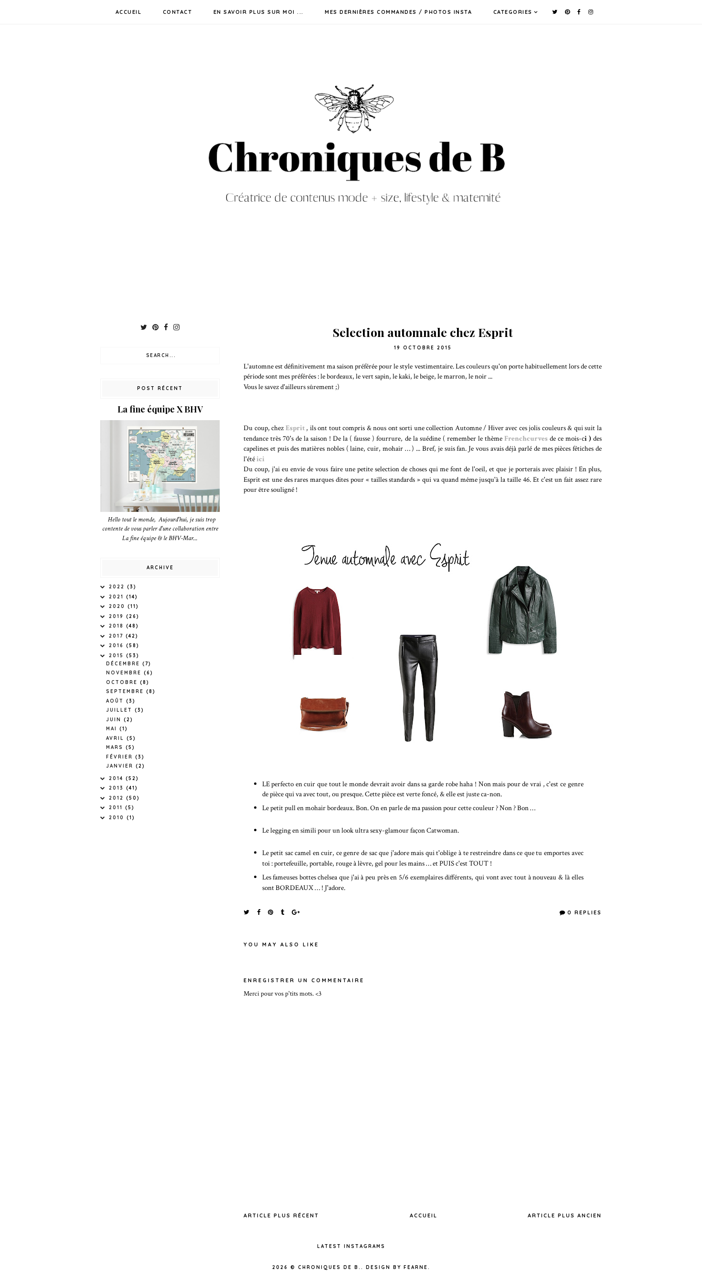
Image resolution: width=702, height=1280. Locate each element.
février (120, 757)
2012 (117, 798)
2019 (117, 616)
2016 (117, 645)
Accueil (129, 12)
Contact (177, 12)
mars (116, 747)
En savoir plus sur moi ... (258, 12)
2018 (117, 626)
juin (115, 719)
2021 (117, 597)
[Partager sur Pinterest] (271, 912)
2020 (118, 606)
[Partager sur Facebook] (259, 912)
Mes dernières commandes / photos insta (398, 12)
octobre (123, 682)
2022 (118, 587)
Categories (512, 12)
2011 (117, 807)
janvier (121, 766)
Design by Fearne (397, 1267)
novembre (125, 673)
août (116, 701)
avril (116, 738)
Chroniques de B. (329, 1267)
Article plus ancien (565, 1215)
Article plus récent (281, 1215)
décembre (124, 664)
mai (112, 729)
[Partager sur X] (247, 912)
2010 (118, 817)
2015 (117, 655)
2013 (117, 788)
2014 (117, 778)
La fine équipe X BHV (160, 409)
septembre (126, 691)
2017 (117, 636)
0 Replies (584, 912)
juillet (120, 710)
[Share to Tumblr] (283, 912)
